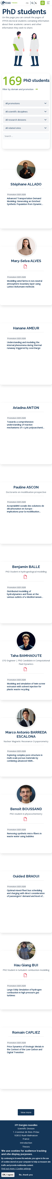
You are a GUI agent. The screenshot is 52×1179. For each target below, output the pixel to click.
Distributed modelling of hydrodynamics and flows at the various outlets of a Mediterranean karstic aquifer (24, 594)
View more (26, 1112)
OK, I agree (7, 1175)
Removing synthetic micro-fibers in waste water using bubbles (24, 835)
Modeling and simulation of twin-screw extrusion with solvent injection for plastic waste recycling (26, 686)
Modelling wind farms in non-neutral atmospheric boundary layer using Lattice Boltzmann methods (24, 283)
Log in (42, 3)
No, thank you (26, 1175)
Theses (26, 1146)
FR (27, 2)
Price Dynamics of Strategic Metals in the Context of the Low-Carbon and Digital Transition (25, 1049)
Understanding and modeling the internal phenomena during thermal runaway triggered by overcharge (24, 345)
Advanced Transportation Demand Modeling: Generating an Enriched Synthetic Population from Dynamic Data (24, 201)
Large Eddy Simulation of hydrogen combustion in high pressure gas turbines (24, 992)
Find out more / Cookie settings (16, 1168)
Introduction (26, 1142)
